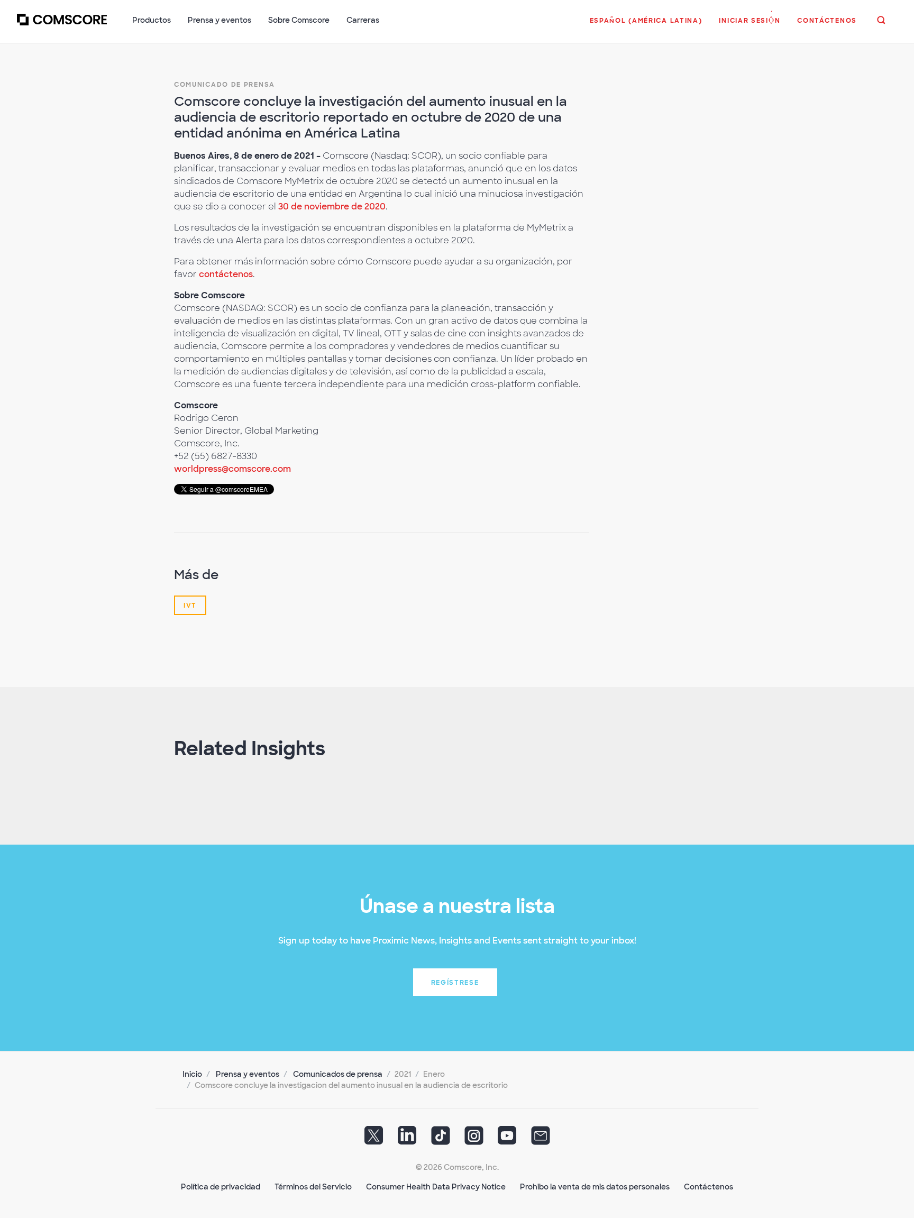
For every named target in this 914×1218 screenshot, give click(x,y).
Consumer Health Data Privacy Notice (436, 1187)
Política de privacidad (220, 1187)
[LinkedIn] (407, 1138)
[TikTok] (440, 1138)
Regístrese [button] (455, 982)
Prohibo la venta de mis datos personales (595, 1187)
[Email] (540, 1138)
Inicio (192, 1074)
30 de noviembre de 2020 (332, 206)
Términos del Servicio (313, 1187)
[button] (646, 26)
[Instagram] (473, 1138)
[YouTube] (507, 1138)
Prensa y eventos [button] (219, 20)
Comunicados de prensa (337, 1074)
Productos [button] (151, 20)
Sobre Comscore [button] (299, 20)
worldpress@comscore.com (232, 468)
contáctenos (226, 274)
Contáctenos (708, 1187)
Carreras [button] (362, 20)
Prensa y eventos (247, 1074)
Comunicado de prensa (224, 84)
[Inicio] (62, 25)
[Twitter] (373, 1138)
